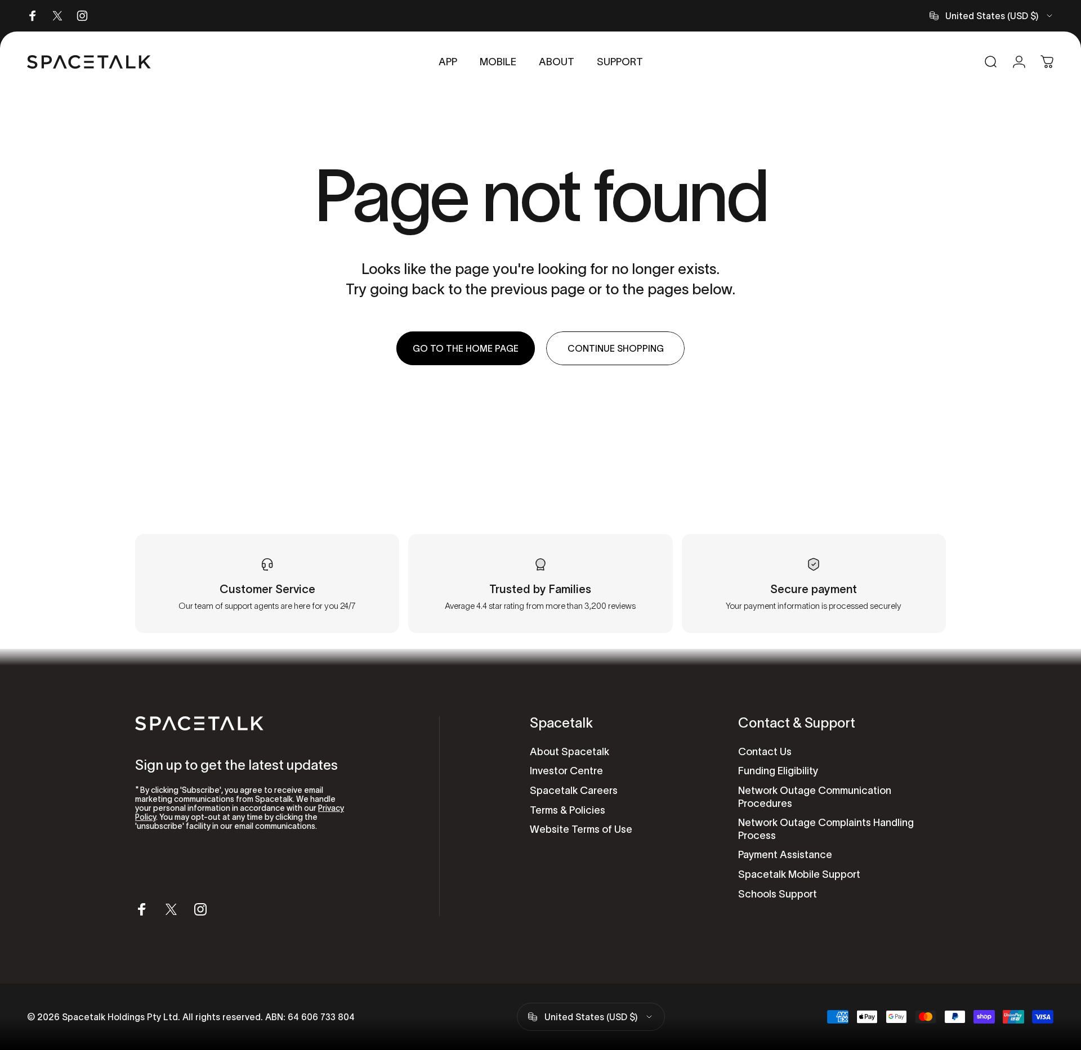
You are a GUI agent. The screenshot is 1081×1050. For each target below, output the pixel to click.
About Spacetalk (569, 751)
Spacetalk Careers (574, 790)
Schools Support (777, 894)
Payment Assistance (785, 854)
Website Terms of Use (581, 829)
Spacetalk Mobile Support (799, 874)
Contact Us (765, 751)
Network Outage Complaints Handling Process (826, 829)
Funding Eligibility (778, 771)
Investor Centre (566, 771)
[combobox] (992, 16)
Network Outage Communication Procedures (814, 797)
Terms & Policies (567, 810)
